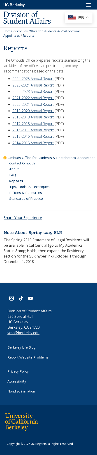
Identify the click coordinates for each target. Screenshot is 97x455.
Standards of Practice (26, 198)
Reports (16, 180)
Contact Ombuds (22, 163)
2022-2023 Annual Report (33, 91)
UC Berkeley (14, 5)
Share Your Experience (23, 217)
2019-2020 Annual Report (33, 110)
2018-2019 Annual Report (33, 117)
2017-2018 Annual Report (33, 123)
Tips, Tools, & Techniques (29, 186)
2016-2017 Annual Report (33, 130)
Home (7, 31)
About (14, 169)
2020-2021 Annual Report (33, 104)
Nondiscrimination (21, 391)
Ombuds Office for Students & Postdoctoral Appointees (51, 157)
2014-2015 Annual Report (33, 142)
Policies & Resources (25, 192)
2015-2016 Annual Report (33, 136)
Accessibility (16, 381)
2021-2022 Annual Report (33, 97)
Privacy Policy (18, 371)
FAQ (12, 175)
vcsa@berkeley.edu (23, 332)
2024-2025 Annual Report (33, 78)
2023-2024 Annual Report (33, 85)
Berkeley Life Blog (21, 347)
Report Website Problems (27, 357)
